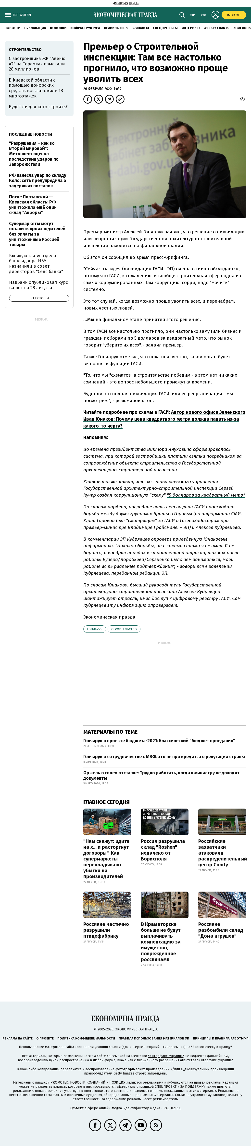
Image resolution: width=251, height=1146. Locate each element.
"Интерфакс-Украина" (166, 1056)
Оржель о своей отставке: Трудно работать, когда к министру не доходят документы (161, 775)
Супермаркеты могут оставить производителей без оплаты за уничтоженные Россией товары (37, 234)
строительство (124, 629)
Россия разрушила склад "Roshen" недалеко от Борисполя (163, 850)
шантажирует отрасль (110, 598)
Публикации (35, 28)
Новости (12, 28)
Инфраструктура (85, 28)
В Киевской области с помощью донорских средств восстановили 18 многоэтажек (36, 88)
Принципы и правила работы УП (221, 1038)
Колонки (58, 28)
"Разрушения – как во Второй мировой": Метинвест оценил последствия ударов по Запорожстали (34, 154)
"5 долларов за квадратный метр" (206, 495)
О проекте (45, 1038)
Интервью (191, 28)
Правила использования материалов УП (154, 1038)
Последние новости (30, 134)
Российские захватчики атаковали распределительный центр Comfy (222, 853)
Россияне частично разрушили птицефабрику (106, 930)
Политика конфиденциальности (86, 1038)
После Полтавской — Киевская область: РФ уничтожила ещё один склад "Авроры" (33, 204)
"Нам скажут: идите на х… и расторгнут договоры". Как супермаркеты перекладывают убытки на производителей (106, 858)
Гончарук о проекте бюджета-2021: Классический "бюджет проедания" (159, 740)
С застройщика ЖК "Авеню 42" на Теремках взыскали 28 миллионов (37, 64)
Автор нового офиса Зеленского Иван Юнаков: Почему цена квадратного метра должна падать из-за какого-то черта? (164, 419)
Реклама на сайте (17, 1038)
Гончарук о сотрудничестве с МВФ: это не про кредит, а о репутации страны (164, 756)
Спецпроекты (165, 28)
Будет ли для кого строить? (38, 106)
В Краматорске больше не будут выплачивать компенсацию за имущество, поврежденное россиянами (161, 941)
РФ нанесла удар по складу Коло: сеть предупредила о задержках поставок (37, 181)
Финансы (140, 28)
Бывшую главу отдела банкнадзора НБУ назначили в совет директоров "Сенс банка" (36, 263)
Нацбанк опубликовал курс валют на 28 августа (38, 285)
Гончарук (94, 629)
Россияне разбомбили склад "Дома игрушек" (220, 930)
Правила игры (116, 28)
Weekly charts (216, 28)
